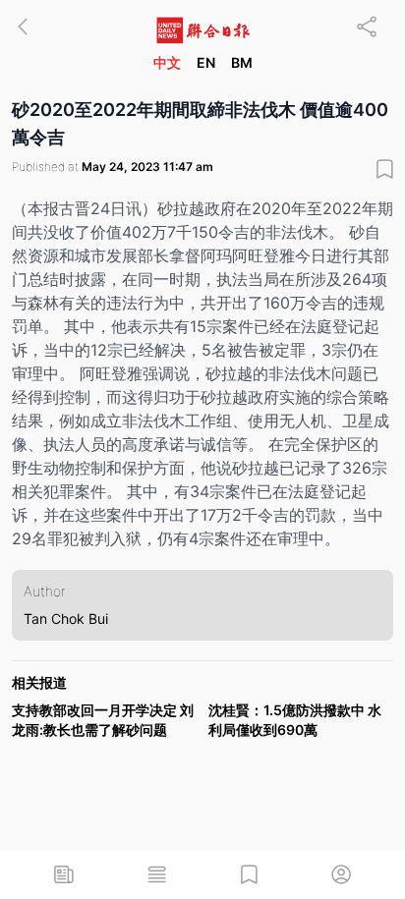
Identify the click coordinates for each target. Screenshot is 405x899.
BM (242, 62)
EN (206, 62)
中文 (167, 62)
